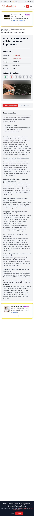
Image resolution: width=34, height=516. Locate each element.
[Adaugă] (27, 6)
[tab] (16, 24)
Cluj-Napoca (4, 29)
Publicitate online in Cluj (17, 15)
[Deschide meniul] (31, 6)
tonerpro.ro (18, 58)
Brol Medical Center (17, 307)
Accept (19, 513)
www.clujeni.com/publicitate (19, 20)
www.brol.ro (15, 312)
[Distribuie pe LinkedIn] (23, 76)
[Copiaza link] (30, 76)
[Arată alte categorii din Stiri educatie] (11, 30)
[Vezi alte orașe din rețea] (8, 29)
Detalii (12, 513)
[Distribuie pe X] (20, 76)
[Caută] (24, 6)
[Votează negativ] (11, 76)
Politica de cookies (23, 508)
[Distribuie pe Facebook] (16, 76)
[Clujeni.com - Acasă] (8, 6)
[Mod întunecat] (25, 2)
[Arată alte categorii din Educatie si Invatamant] (25, 29)
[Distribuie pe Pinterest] (27, 76)
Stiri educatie (16, 55)
